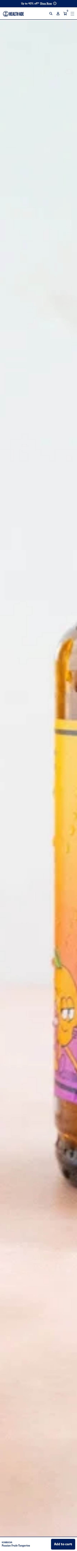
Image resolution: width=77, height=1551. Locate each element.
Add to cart (63, 1544)
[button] (51, 13)
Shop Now (46, 3)
